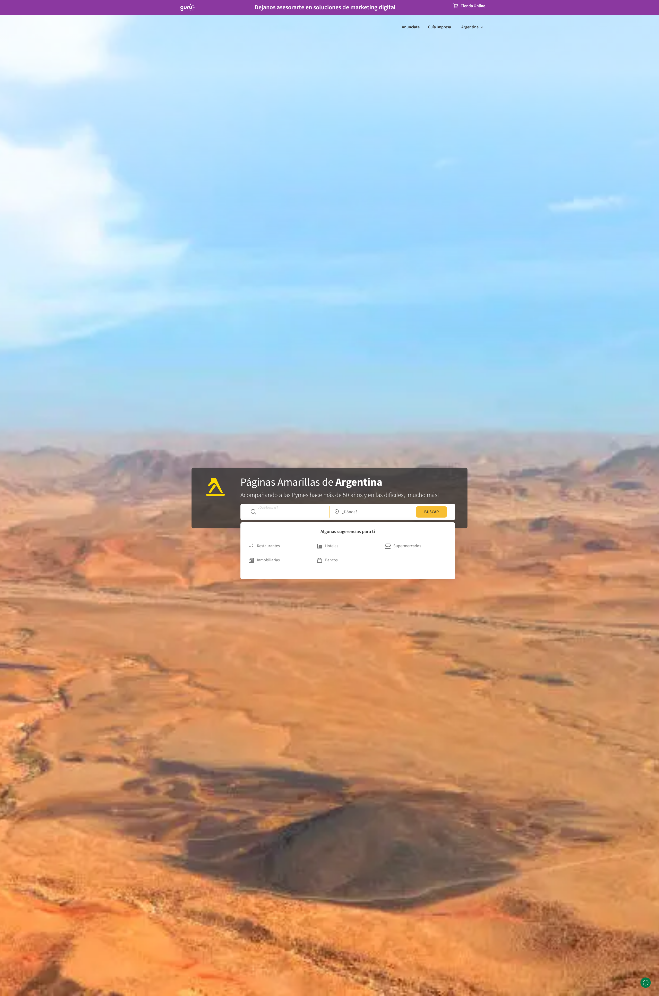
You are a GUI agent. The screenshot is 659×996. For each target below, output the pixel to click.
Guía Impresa (439, 27)
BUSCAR (431, 512)
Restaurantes (268, 546)
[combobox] (287, 512)
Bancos (331, 560)
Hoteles (331, 546)
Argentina (470, 27)
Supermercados (407, 546)
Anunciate (411, 27)
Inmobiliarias (268, 560)
